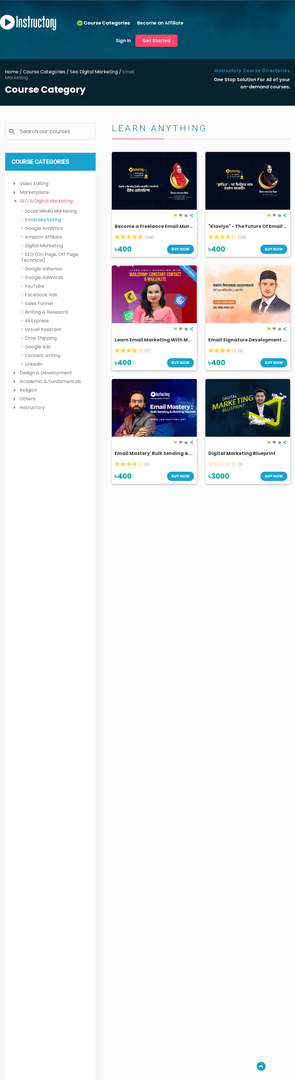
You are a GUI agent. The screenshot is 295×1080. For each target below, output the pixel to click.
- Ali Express (35, 320)
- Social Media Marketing (49, 211)
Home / (14, 71)
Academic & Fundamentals (50, 381)
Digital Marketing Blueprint (242, 453)
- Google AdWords (42, 277)
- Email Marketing (41, 219)
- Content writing (40, 355)
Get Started (156, 41)
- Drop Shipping (39, 338)
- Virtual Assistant (41, 329)
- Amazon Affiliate (41, 237)
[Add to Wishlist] (186, 215)
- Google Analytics (42, 228)
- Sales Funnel (37, 303)
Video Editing (34, 183)
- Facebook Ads (39, 294)
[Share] (191, 215)
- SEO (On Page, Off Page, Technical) (50, 257)
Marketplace (34, 192)
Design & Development (46, 372)
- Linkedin (32, 364)
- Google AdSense (41, 268)
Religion (28, 390)
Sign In (123, 41)
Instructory (32, 407)
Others (27, 398)
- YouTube (32, 286)
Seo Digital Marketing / (96, 71)
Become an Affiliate (160, 23)
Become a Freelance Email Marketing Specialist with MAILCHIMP (193, 226)
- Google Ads (36, 346)
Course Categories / (46, 71)
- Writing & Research (44, 312)
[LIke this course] (180, 215)
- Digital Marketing (42, 245)
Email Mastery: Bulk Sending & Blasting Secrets (172, 453)
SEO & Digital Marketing (46, 201)
